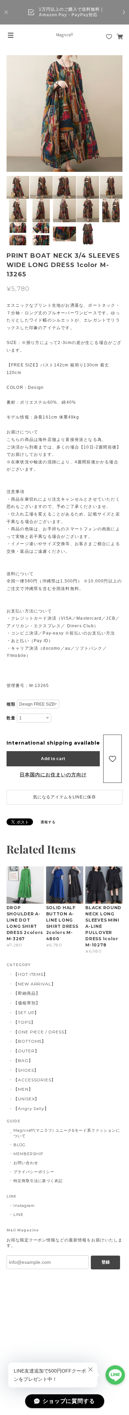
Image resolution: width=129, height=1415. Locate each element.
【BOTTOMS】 (29, 1041)
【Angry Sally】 (31, 1108)
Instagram (24, 1205)
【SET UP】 (26, 1012)
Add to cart (53, 758)
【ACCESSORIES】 (34, 1079)
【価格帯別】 (26, 1002)
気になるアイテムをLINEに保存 (64, 797)
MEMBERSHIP (28, 1153)
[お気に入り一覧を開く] (109, 36)
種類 (11, 704)
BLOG (19, 1144)
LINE (18, 1214)
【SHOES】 (26, 1070)
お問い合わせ (25, 1162)
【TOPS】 (24, 1022)
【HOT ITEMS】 (30, 974)
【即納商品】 (26, 993)
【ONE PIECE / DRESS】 (41, 1031)
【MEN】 (23, 1089)
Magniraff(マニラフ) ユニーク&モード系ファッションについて (66, 1133)
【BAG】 (23, 1060)
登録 (105, 1262)
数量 (11, 718)
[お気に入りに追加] (112, 759)
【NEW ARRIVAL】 (34, 983)
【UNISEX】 (26, 1098)
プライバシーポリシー (34, 1171)
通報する (48, 822)
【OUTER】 (26, 1050)
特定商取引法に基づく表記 (38, 1180)
